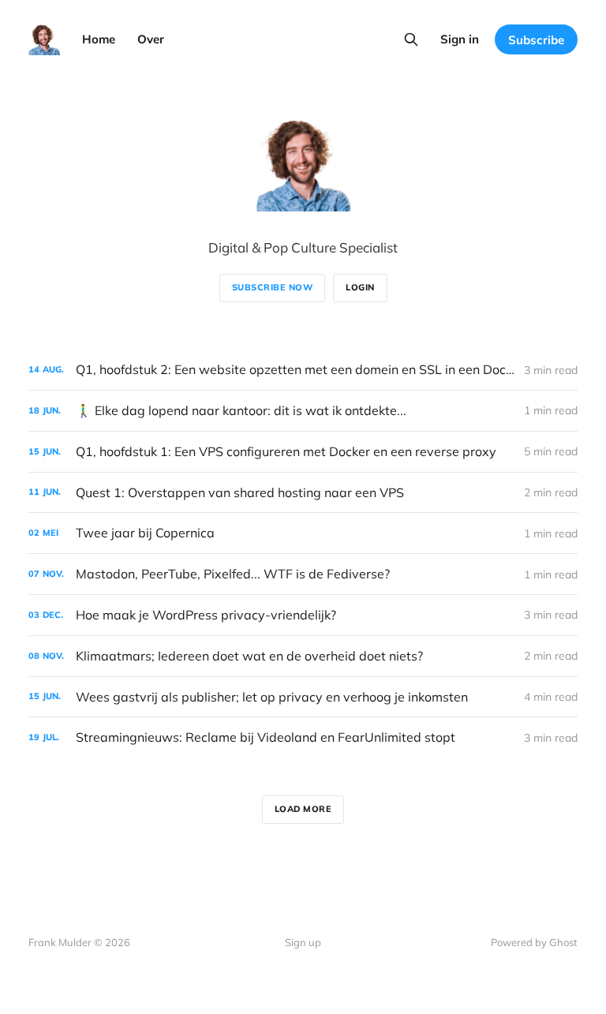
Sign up (303, 942)
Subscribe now (272, 287)
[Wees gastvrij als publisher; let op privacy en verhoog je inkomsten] (303, 697)
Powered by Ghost (534, 942)
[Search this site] (411, 39)
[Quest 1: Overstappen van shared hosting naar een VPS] (303, 493)
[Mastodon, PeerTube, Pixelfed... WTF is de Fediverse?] (303, 574)
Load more (303, 808)
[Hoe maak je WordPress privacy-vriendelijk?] (303, 615)
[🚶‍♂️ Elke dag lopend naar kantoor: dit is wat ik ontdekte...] (303, 411)
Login (360, 287)
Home (98, 39)
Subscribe (536, 39)
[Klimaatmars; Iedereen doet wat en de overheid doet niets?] (303, 656)
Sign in (459, 39)
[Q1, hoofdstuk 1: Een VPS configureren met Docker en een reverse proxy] (303, 452)
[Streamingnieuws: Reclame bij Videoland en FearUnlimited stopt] (303, 737)
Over (150, 39)
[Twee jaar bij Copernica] (303, 533)
